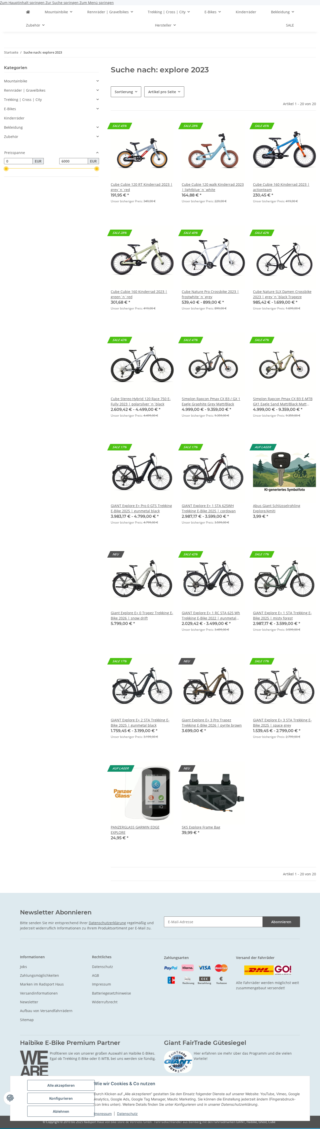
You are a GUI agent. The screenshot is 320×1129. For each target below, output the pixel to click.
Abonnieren (281, 921)
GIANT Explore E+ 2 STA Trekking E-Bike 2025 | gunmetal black (140, 723)
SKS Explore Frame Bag (201, 827)
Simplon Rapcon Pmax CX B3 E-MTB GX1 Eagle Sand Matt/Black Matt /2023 (282, 401)
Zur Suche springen (63, 2)
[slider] (6, 169)
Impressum (103, 1113)
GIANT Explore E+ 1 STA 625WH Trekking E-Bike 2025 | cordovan (209, 508)
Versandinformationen (39, 993)
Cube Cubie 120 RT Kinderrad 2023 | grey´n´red (141, 187)
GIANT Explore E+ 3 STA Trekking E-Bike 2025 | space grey (282, 723)
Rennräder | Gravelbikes (25, 90)
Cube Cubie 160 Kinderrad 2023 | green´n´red (139, 294)
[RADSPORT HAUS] (28, 12)
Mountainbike (15, 81)
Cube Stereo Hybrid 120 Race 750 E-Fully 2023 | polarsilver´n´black (141, 401)
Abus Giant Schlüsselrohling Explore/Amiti (276, 508)
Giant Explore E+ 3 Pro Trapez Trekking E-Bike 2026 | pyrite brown (212, 723)
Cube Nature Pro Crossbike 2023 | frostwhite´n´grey (210, 294)
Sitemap (27, 1019)
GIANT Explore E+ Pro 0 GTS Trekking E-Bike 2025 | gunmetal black (141, 508)
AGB (95, 975)
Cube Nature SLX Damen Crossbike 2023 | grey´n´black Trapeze (282, 294)
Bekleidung (13, 127)
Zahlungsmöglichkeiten (39, 975)
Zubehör (11, 136)
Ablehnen (61, 1111)
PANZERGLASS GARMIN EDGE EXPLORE (135, 830)
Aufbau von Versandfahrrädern (46, 1010)
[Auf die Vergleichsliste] (307, 448)
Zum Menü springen (97, 2)
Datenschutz (127, 1113)
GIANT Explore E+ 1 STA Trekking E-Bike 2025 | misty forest (282, 615)
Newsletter (29, 1002)
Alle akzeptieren (61, 1085)
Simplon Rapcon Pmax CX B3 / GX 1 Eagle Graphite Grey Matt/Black (211, 401)
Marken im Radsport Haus (42, 984)
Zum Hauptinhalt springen (23, 2)
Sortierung (124, 91)
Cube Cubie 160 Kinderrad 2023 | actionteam (281, 187)
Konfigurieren (61, 1098)
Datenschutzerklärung (107, 922)
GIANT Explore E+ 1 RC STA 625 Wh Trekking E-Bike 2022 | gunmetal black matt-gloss (211, 615)
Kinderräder (14, 118)
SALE (290, 25)
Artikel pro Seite (162, 91)
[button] (142, 164)
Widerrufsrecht (105, 1002)
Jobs (23, 966)
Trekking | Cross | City (23, 99)
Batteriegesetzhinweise (111, 993)
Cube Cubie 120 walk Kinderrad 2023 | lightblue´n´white (213, 187)
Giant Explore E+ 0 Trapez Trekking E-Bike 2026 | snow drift (142, 615)
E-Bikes (10, 108)
